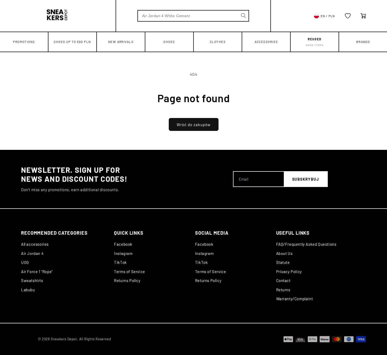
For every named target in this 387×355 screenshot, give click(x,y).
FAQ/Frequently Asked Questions (306, 244)
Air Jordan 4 (32, 253)
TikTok (120, 262)
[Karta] (363, 16)
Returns (283, 289)
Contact (283, 280)
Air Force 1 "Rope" (37, 271)
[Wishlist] (348, 16)
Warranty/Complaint (294, 298)
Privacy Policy (289, 271)
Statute (283, 262)
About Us (284, 253)
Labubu (28, 289)
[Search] (243, 15)
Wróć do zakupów (194, 124)
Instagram (123, 253)
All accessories (35, 244)
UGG (25, 262)
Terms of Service (129, 271)
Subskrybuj (305, 179)
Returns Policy (127, 280)
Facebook (123, 244)
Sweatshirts (32, 280)
